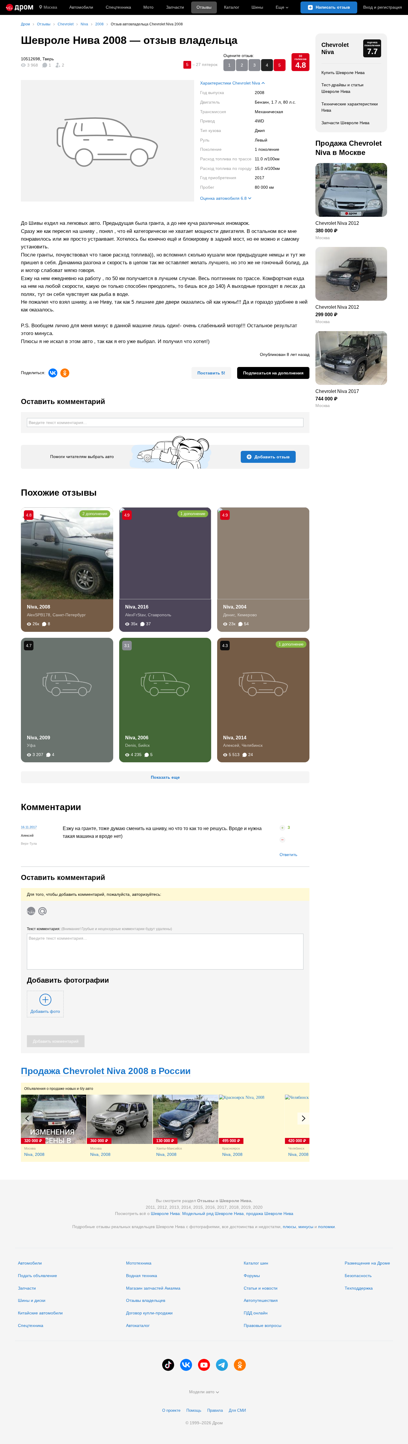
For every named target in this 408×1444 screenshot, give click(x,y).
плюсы (289, 1226)
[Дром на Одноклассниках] (240, 1365)
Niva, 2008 (38, 606)
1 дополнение (192, 513)
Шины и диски (31, 1300)
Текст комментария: (99, 929)
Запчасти (175, 7)
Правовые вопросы (262, 1325)
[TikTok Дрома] (168, 1365)
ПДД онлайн (256, 1313)
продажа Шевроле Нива (269, 1213)
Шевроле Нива (165, 1213)
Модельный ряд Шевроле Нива (213, 1213)
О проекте (171, 1410)
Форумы (252, 1275)
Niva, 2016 (136, 606)
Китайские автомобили (40, 1313)
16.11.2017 (29, 827)
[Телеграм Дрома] (222, 1365)
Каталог (231, 7)
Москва (50, 7)
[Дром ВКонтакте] (186, 1365)
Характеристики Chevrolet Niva (230, 83)
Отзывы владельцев (145, 1300)
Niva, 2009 (38, 737)
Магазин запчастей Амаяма (153, 1288)
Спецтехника (30, 1325)
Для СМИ (237, 1410)
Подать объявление (37, 1275)
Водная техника (141, 1275)
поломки (326, 1226)
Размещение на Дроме (367, 1263)
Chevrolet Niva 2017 (337, 391)
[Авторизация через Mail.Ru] (42, 911)
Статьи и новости (260, 1288)
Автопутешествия (261, 1300)
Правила (215, 1410)
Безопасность (358, 1275)
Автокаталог (138, 1325)
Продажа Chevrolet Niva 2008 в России (106, 1071)
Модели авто (201, 1391)
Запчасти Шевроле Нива (345, 122)
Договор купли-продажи (149, 1313)
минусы (305, 1226)
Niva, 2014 (234, 737)
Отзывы (204, 7)
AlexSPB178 (38, 614)
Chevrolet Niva (335, 48)
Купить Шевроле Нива (343, 72)
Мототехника (138, 1263)
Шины (257, 7)
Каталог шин (256, 1263)
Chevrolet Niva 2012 (337, 223)
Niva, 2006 (136, 737)
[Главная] (19, 7)
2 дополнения (94, 513)
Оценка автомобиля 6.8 (223, 198)
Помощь (193, 1410)
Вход (382, 7)
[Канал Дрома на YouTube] (204, 1365)
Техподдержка (359, 1288)
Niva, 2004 (234, 606)
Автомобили (81, 7)
